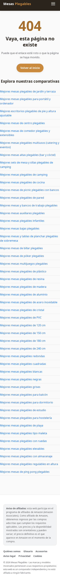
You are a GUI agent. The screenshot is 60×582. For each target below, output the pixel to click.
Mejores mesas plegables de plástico (23, 271)
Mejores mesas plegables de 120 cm (23, 325)
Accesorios (41, 551)
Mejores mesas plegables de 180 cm (23, 341)
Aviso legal (9, 556)
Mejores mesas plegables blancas (21, 371)
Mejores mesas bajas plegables (19, 228)
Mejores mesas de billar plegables (21, 248)
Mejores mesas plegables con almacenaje (26, 456)
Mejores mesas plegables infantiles (22, 221)
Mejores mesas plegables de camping (24, 174)
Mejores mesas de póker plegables (22, 256)
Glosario (28, 551)
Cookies (37, 556)
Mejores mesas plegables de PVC (21, 317)
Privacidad (24, 556)
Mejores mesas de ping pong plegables (25, 472)
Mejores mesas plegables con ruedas (23, 441)
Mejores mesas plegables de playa (21, 425)
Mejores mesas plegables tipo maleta (23, 433)
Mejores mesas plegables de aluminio (24, 294)
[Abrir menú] (53, 3)
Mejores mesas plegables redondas (22, 356)
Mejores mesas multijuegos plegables (24, 263)
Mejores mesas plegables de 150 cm (23, 333)
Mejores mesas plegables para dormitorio (26, 402)
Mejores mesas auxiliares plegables (22, 213)
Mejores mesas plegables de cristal (22, 310)
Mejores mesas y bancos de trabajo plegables (29, 205)
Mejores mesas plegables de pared (22, 197)
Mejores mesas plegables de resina (22, 279)
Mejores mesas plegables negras (21, 379)
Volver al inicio (30, 68)
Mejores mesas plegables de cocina (22, 182)
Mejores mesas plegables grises (20, 387)
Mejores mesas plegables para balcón (24, 394)
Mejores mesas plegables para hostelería (26, 418)
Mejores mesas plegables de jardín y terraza (28, 91)
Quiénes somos (11, 551)
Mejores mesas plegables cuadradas (23, 364)
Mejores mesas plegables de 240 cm (23, 348)
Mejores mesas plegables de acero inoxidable (28, 302)
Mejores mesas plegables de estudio (23, 410)
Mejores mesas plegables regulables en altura (29, 464)
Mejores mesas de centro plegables (22, 123)
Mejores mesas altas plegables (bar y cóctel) (28, 155)
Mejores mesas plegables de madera (23, 287)
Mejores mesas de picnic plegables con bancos (29, 190)
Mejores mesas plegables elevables (22, 449)
